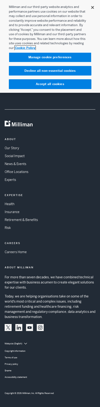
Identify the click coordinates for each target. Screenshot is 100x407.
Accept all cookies (50, 84)
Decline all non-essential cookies (50, 71)
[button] (8, 327)
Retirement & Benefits (21, 220)
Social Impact (15, 156)
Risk (8, 228)
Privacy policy (11, 364)
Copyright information (15, 351)
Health (9, 204)
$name (8, 370)
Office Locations (16, 172)
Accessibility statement (16, 377)
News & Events (15, 164)
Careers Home (16, 252)
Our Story (12, 148)
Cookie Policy (25, 48)
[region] (50, 46)
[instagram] (40, 327)
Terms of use (11, 357)
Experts (10, 180)
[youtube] (29, 327)
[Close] (92, 7)
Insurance (12, 212)
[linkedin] (18, 327)
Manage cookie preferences (49, 57)
